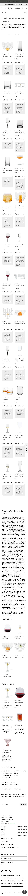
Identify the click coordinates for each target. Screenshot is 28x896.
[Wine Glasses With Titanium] (20, 693)
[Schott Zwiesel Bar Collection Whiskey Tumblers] (8, 647)
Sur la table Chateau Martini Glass (19, 93)
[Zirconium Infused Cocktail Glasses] (8, 717)
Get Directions (5, 847)
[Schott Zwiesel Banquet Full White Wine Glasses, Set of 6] (8, 427)
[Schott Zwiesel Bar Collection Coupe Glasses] (20, 647)
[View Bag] (26, 8)
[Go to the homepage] (14, 7)
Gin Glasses (18, 725)
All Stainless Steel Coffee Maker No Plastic (14, 771)
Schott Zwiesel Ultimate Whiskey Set (6, 399)
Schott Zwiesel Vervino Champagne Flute (19, 637)
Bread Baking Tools (7, 786)
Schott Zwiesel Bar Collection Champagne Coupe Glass (19, 169)
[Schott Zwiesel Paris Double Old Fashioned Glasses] (20, 123)
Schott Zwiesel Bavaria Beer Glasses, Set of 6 (20, 475)
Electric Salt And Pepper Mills (10, 784)
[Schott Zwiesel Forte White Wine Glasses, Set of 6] (8, 351)
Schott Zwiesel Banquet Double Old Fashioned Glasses (20, 322)
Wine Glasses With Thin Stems (10, 775)
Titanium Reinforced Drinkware (5, 702)
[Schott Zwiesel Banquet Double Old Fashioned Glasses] (20, 313)
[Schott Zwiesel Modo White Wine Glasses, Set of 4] (20, 427)
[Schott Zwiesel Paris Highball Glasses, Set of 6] (8, 160)
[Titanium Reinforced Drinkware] (8, 693)
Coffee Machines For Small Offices (11, 780)
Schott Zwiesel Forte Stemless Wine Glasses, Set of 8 (6, 55)
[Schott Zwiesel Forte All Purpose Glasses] (20, 390)
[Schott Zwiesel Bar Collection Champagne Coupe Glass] (20, 160)
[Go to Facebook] (2, 871)
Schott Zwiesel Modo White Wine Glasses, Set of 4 (19, 436)
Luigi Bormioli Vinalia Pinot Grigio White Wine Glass (19, 246)
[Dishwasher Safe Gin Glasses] (8, 742)
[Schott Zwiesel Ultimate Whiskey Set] (8, 390)
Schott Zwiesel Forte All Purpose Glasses (20, 399)
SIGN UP (23, 804)
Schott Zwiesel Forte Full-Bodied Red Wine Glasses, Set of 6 (6, 132)
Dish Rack (16, 773)
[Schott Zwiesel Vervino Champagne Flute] (20, 628)
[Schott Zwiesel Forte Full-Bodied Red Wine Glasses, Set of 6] (8, 123)
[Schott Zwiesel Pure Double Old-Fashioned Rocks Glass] (8, 198)
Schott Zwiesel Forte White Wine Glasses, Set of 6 (6, 360)
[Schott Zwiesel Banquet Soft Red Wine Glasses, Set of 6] (8, 237)
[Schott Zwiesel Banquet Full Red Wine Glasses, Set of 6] (8, 276)
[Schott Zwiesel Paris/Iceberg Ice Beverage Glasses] (20, 46)
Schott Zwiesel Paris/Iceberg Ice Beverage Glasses (20, 55)
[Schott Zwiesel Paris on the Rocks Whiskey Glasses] (8, 84)
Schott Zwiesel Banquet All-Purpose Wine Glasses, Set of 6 (7, 475)
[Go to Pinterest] (10, 871)
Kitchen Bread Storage (8, 777)
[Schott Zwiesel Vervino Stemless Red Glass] (8, 628)
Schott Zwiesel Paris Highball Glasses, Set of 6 (7, 169)
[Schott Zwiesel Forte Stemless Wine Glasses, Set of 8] (8, 46)
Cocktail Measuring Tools (9, 782)
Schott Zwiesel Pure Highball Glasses (19, 207)
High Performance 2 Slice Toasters (11, 789)
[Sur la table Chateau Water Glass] (20, 276)
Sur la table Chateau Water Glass (19, 285)
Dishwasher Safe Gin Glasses (7, 751)
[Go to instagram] (6, 871)
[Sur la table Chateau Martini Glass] (20, 84)
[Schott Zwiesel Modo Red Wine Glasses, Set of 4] (20, 351)
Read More (4, 29)
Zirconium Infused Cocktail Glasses (7, 726)
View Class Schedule (7, 844)
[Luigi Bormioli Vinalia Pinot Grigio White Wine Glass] (20, 237)
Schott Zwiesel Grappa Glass (6, 322)
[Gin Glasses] (20, 717)
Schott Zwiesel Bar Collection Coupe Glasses (19, 656)
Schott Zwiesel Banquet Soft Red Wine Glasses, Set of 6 (7, 246)
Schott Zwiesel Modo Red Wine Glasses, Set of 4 (20, 360)
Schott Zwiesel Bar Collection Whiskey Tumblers (6, 656)
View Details (15, 847)
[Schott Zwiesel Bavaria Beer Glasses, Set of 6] (20, 466)
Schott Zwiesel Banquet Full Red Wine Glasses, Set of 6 (7, 285)
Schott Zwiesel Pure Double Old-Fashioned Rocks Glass (6, 207)
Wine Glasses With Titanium (19, 701)
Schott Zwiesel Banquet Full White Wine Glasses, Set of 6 (7, 436)
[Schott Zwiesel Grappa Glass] (8, 313)
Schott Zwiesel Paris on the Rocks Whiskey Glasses (7, 93)
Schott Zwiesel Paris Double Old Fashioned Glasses (20, 132)
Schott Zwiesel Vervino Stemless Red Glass (6, 637)
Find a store (4, 841)
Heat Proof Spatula (7, 773)
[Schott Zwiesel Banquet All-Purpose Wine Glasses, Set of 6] (8, 466)
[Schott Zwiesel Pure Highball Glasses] (20, 198)
